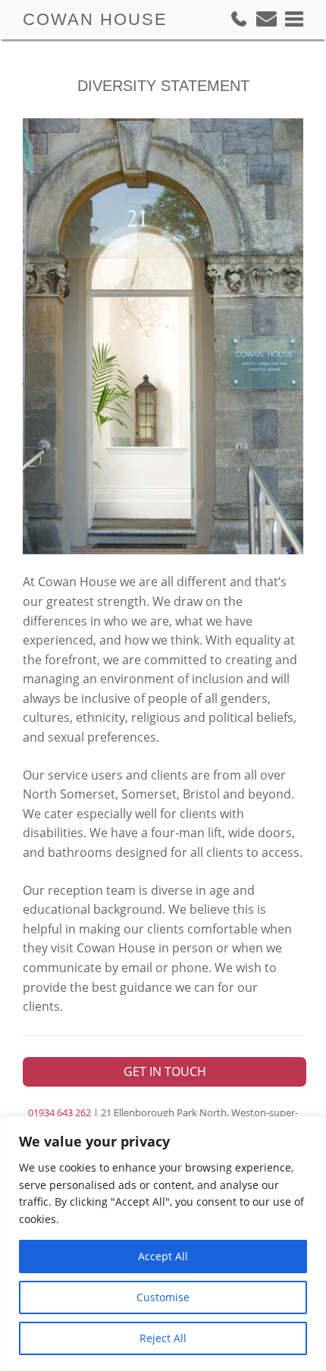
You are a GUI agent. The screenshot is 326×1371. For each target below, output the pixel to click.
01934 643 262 (59, 1112)
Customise (163, 1297)
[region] (163, 1243)
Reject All (163, 1338)
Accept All (163, 1256)
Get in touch (165, 1071)
